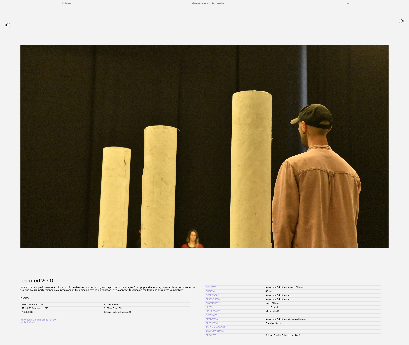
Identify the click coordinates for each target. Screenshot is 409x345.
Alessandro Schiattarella (277, 295)
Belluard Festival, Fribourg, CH (118, 312)
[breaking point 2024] (7, 23)
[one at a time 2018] (401, 19)
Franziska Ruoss (273, 323)
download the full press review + (39, 320)
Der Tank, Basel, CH (113, 308)
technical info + (29, 322)
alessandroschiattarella (208, 3)
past (347, 3)
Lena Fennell (272, 307)
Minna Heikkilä (272, 311)
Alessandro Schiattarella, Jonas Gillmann (285, 287)
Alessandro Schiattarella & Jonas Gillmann (286, 319)
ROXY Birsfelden (111, 304)
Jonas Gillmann (273, 303)
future (66, 3)
